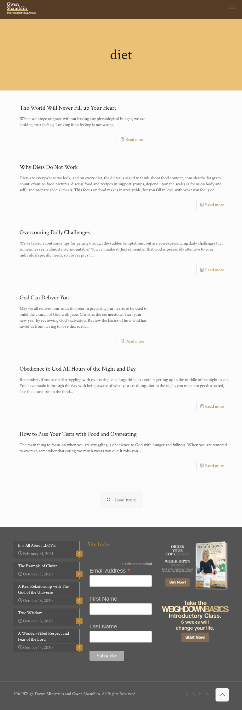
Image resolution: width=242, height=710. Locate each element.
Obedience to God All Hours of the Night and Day (77, 369)
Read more (134, 139)
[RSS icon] (207, 694)
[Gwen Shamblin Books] (21, 9)
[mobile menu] (232, 9)
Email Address (110, 570)
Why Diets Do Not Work (49, 167)
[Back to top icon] (222, 694)
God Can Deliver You (44, 298)
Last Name (103, 626)
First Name (103, 599)
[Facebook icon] (187, 694)
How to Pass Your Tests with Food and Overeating (78, 434)
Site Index (99, 544)
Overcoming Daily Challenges (55, 232)
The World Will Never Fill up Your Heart (68, 108)
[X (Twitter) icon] (193, 694)
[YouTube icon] (200, 694)
